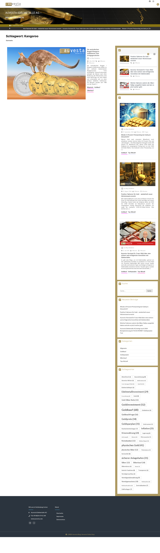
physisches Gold (133, 445)
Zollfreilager (127, 489)
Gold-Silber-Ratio (130, 400)
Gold (136, 396)
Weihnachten (146, 481)
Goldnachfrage (130, 414)
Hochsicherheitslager (130, 429)
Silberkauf (90, 90)
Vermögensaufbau (128, 474)
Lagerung (146, 433)
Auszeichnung (140, 377)
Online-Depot (144, 441)
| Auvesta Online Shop (88, 534)
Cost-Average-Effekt (128, 384)
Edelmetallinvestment (135, 391)
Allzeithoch (126, 377)
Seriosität (126, 454)
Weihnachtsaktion (127, 485)
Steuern (137, 466)
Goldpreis (129, 419)
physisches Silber (130, 450)
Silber (126, 462)
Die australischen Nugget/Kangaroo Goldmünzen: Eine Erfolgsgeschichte (93, 52)
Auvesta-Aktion (128, 380)
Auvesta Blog (76, 534)
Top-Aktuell (132, 153)
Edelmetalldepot (128, 387)
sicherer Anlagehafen (135, 458)
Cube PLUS (141, 384)
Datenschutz (60, 519)
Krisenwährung (130, 433)
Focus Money (126, 396)
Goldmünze (146, 410)
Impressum (59, 516)
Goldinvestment (133, 404)
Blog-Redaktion (96, 58)
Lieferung (125, 437)
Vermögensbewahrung (131, 478)
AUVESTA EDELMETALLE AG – (23, 12)
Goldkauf (97, 87)
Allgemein (90, 87)
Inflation (147, 428)
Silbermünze (126, 466)
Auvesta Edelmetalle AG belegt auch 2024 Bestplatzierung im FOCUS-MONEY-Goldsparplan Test (136, 331)
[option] (72, 29)
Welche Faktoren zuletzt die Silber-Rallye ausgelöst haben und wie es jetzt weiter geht (142, 85)
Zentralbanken (142, 485)
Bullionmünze (141, 380)
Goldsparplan (132, 272)
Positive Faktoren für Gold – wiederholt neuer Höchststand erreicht (140, 59)
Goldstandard (148, 424)
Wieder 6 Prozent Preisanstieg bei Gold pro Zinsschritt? (119, 28)
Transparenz (143, 470)
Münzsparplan (146, 437)
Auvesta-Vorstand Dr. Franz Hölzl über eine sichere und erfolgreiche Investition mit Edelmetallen (72, 28)
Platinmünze (146, 450)
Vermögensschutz (130, 481)
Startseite (59, 513)
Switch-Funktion (128, 470)
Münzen (134, 437)
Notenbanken (128, 441)
